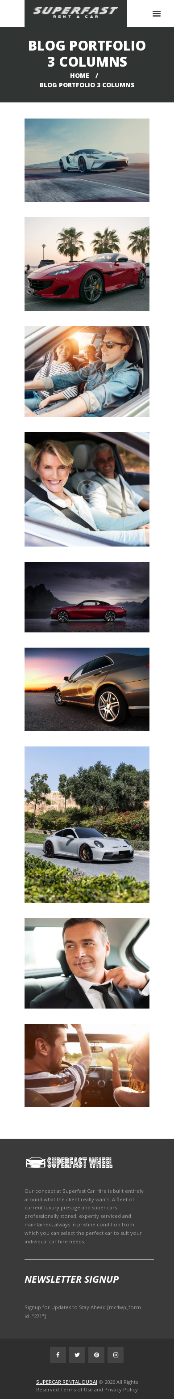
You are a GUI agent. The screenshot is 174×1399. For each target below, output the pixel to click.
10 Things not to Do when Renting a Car (87, 812)
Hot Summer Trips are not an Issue (87, 359)
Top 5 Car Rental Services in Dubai (87, 585)
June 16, (90, 695)
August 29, (90, 377)
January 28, (90, 166)
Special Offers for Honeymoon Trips (87, 1053)
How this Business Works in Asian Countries (87, 677)
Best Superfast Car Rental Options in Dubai (87, 148)
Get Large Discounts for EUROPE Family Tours (87, 477)
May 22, (90, 830)
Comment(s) (85, 175)
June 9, (90, 269)
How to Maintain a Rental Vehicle (87, 252)
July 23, (90, 495)
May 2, (90, 1071)
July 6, (90, 603)
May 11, (90, 974)
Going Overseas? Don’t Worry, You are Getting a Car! (87, 951)
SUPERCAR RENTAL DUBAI (66, 1381)
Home (79, 75)
